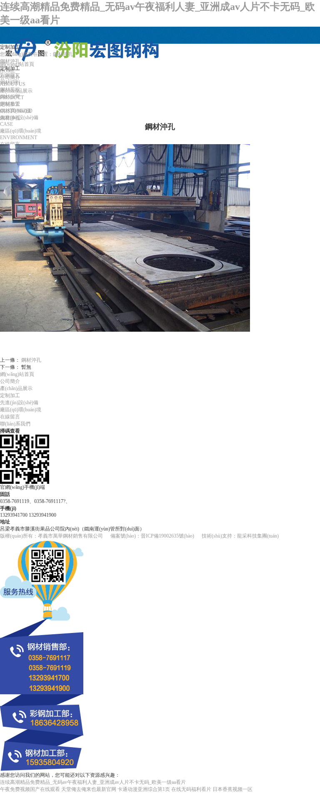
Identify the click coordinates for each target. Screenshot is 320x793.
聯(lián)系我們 (15, 424)
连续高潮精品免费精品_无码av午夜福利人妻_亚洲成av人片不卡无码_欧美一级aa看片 (93, 782)
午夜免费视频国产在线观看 (30, 789)
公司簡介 (10, 381)
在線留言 (10, 417)
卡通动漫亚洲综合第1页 (144, 789)
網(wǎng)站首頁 (17, 374)
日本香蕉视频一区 (232, 789)
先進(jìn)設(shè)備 (19, 402)
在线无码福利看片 (191, 789)
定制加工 (10, 395)
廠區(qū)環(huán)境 (20, 410)
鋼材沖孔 (31, 360)
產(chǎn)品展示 (16, 388)
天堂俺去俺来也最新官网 (88, 789)
